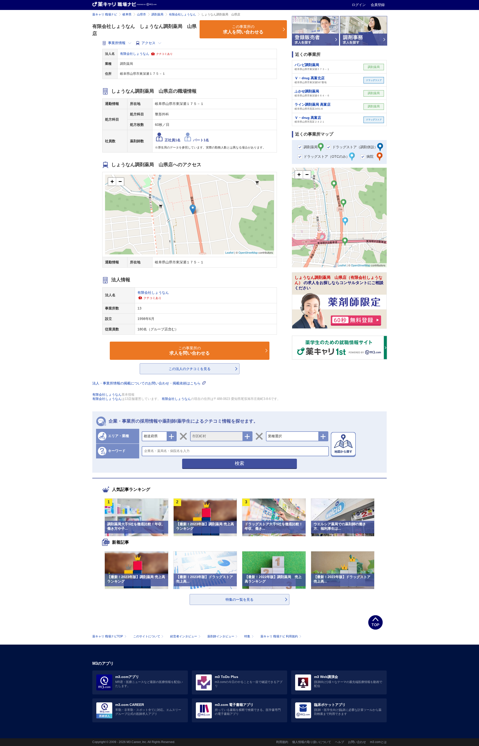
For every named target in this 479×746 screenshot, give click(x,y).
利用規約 (282, 742)
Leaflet (229, 252)
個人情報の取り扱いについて (311, 742)
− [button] (120, 181)
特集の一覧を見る (239, 599)
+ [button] (112, 181)
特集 (247, 636)
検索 (239, 463)
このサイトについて (146, 636)
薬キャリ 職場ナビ (104, 14)
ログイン (359, 5)
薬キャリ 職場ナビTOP (107, 636)
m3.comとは (378, 742)
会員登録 (378, 5)
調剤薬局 (157, 14)
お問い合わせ (357, 742)
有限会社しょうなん (182, 14)
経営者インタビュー (183, 636)
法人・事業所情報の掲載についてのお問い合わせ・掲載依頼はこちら (147, 383)
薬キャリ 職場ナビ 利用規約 (279, 636)
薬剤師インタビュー (220, 636)
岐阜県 (126, 14)
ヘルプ (339, 742)
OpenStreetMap (248, 252)
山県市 (141, 14)
